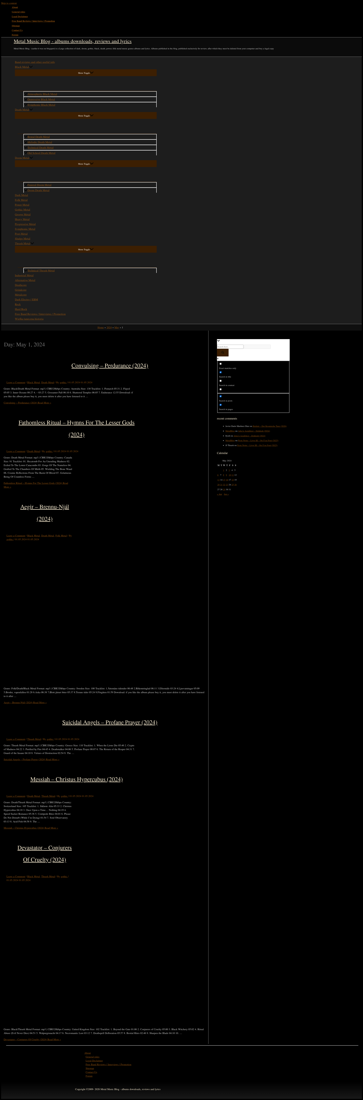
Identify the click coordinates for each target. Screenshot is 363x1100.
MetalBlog (230, 430)
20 (218, 484)
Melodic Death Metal (40, 142)
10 (230, 474)
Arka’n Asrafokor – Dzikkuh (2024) (254, 430)
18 (233, 479)
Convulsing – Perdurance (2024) (109, 365)
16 (227, 479)
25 (233, 484)
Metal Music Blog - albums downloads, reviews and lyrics (73, 41)
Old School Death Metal (41, 153)
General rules (18, 11)
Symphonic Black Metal (41, 105)
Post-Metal (21, 234)
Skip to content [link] (9, 3)
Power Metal (22, 205)
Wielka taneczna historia (29, 319)
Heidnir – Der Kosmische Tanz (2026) (270, 426)
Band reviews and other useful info (35, 62)
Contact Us (17, 30)
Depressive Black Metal (41, 99)
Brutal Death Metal (39, 137)
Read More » (27, 402)
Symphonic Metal (25, 229)
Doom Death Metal (38, 190)
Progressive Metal (25, 224)
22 (224, 484)
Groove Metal (23, 214)
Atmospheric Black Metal (42, 94)
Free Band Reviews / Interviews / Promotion (33, 21)
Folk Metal (21, 200)
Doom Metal (22, 158)
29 (224, 489)
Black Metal (22, 67)
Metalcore (21, 295)
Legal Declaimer (20, 16)
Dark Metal (21, 195)
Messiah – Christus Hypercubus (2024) (76, 779)
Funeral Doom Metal (39, 185)
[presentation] (31, 66)
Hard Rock (21, 309)
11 (233, 474)
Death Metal (22, 109)
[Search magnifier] (223, 352)
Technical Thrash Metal (41, 270)
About (15, 7)
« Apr (219, 494)
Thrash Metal (22, 243)
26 (235, 484)
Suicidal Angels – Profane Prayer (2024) (109, 722)
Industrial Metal (24, 275)
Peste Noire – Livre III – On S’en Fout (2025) (258, 440)
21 (221, 484)
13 (218, 479)
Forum (15, 34)
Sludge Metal (22, 238)
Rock (18, 304)
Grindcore (21, 290)
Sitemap (16, 25)
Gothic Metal (22, 209)
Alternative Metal (25, 280)
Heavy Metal (22, 219)
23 (227, 484)
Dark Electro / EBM (26, 299)
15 (224, 479)
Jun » (226, 494)
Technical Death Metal (41, 147)
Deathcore (21, 285)
